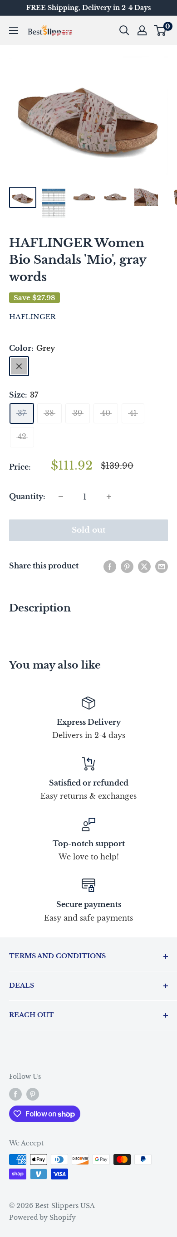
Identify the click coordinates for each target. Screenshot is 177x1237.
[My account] (142, 30)
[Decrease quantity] (60, 496)
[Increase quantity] (108, 496)
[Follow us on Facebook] (15, 1093)
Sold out (89, 530)
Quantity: (27, 496)
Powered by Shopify (42, 1217)
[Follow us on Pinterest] (32, 1093)
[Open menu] (13, 30)
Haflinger (32, 316)
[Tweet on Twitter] (144, 566)
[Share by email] (161, 566)
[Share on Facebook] (109, 566)
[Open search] (124, 30)
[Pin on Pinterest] (127, 566)
